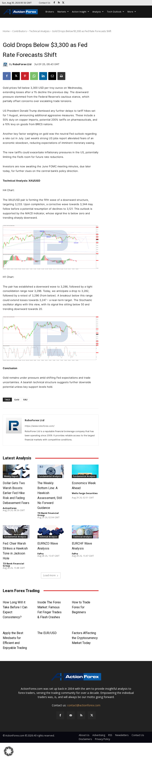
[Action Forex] (20, 12)
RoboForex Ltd (22, 64)
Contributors (19, 31)
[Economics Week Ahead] (85, 471)
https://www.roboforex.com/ (39, 426)
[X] (63, 3)
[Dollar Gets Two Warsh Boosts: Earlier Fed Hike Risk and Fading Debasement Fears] (16, 471)
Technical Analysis (39, 31)
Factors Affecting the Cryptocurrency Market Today (85, 638)
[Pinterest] (25, 76)
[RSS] (59, 3)
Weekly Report (11, 476)
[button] (8, 751)
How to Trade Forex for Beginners (81, 607)
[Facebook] (54, 3)
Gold (16, 399)
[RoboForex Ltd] (6, 64)
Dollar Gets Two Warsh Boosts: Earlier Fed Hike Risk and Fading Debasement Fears (16, 493)
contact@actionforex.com (83, 705)
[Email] (52, 76)
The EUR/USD (47, 633)
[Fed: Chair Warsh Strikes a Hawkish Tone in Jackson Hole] (16, 531)
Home (6, 31)
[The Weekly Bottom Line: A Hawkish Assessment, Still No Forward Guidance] (50, 471)
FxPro (40, 553)
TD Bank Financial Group (48, 514)
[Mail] (71, 715)
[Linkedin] (43, 76)
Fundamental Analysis (50, 476)
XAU (25, 399)
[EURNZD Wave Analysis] (50, 531)
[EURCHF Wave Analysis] (85, 531)
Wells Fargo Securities (85, 493)
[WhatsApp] (34, 76)
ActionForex (9, 508)
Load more (49, 575)
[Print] (61, 76)
